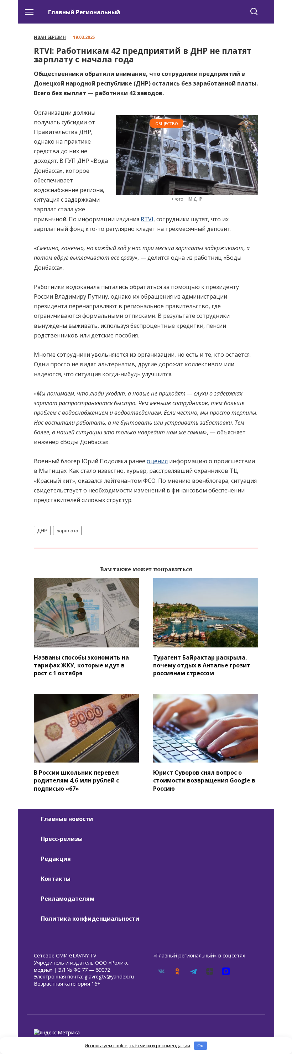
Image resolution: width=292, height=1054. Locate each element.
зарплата (67, 530)
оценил (157, 461)
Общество (166, 123)
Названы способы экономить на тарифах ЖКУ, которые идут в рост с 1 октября (81, 665)
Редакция (56, 859)
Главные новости (67, 819)
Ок (200, 1045)
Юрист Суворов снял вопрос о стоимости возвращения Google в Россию (204, 780)
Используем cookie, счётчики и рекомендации (137, 1045)
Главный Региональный (84, 12)
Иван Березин (50, 37)
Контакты (56, 879)
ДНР (42, 530)
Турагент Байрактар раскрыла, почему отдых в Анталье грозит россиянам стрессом (201, 665)
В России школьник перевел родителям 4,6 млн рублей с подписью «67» (76, 780)
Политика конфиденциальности (90, 919)
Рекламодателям (67, 899)
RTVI (147, 219)
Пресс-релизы (62, 839)
